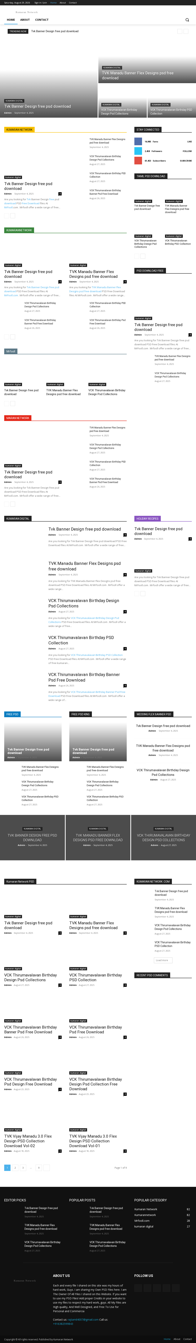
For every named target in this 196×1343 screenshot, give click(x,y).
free (51, 199)
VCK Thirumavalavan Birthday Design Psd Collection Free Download (95, 1084)
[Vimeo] (184, 3)
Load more (162, 960)
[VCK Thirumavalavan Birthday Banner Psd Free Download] (78, 195)
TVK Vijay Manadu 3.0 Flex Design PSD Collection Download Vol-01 (93, 1141)
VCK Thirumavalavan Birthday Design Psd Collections (106, 392)
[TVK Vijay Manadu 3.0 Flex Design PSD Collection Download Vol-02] (33, 1117)
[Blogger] (138, 1288)
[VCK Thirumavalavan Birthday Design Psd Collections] (122, 101)
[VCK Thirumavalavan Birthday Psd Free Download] (78, 324)
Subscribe (186, 160)
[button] (187, 19)
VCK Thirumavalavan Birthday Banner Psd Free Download (30, 1029)
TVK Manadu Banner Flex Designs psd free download (93, 274)
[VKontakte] (176, 1288)
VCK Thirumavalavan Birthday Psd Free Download (95, 1029)
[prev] (179, 31)
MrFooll (8, 207)
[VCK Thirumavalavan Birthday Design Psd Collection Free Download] (98, 1060)
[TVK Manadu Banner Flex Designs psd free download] (147, 60)
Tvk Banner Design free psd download (54, 31)
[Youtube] (189, 3)
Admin (8, 193)
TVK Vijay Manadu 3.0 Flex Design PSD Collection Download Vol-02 (28, 1141)
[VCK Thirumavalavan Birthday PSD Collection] (172, 101)
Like (189, 141)
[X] (179, 3)
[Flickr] (157, 1288)
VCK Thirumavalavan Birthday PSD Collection (178, 242)
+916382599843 (63, 1324)
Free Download (30, 203)
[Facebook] (168, 3)
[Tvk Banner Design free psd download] (49, 78)
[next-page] (12, 215)
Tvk (29, 199)
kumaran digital (14, 101)
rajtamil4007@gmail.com (83, 1319)
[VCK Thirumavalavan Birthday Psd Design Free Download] (33, 1060)
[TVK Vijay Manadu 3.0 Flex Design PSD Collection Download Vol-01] (98, 1117)
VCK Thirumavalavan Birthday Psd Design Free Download (30, 1081)
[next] (186, 31)
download (10, 203)
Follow (187, 151)
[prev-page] (6, 215)
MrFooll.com (11, 295)
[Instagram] (174, 3)
